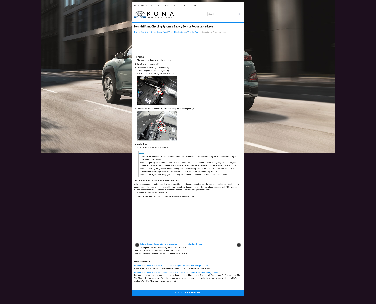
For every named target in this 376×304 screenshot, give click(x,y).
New (167, 5)
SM (159, 5)
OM (152, 5)
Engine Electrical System (178, 32)
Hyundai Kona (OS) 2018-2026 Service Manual (151, 32)
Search (195, 5)
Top (175, 5)
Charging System (194, 32)
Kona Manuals (140, 5)
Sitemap (184, 5)
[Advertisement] (188, 45)
